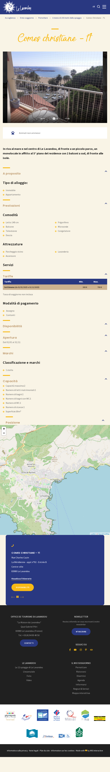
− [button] (4, 433)
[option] (55, 87)
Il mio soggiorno (27, 18)
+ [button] (4, 429)
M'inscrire (81, 631)
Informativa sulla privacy (17, 750)
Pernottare (43, 18)
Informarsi (81, 684)
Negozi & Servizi (81, 688)
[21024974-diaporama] (55, 87)
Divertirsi (81, 675)
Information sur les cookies (62, 750)
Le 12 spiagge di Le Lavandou (29, 667)
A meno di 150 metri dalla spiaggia (67, 18)
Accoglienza (10, 18)
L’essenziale (29, 671)
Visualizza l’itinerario (21, 578)
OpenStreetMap (103, 534)
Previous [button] (43, 119)
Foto (29, 675)
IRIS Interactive (96, 750)
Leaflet (93, 534)
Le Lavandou (29, 663)
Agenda (81, 680)
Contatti (29, 643)
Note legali (33, 750)
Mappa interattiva (81, 693)
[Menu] (104, 7)
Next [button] (67, 119)
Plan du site (45, 750)
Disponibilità (22, 587)
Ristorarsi (81, 671)
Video (29, 680)
